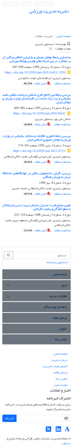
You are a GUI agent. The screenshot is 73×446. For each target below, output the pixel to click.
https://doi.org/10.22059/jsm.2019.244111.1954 (35, 72)
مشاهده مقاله (62, 83)
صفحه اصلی (64, 36)
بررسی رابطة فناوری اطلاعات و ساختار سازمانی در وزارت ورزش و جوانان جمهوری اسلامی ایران (36, 137)
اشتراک (9, 418)
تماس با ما (61, 339)
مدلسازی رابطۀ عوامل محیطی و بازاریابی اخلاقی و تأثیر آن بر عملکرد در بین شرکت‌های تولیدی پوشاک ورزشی (36, 59)
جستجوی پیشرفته (57, 262)
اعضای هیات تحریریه (55, 366)
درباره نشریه (60, 360)
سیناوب (66, 443)
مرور (64, 285)
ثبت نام (26, 3)
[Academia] (67, 430)
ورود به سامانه (43, 3)
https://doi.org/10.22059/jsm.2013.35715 (39, 151)
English (9, 3)
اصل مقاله (35, 83)
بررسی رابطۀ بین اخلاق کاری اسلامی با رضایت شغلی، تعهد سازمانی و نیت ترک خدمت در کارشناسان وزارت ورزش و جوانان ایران (36, 98)
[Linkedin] (58, 430)
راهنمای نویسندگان (55, 307)
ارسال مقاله (60, 318)
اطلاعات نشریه (58, 296)
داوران (63, 328)
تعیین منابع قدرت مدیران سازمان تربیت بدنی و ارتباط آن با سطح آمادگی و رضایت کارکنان (36, 207)
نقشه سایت (61, 385)
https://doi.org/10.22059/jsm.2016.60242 (39, 113)
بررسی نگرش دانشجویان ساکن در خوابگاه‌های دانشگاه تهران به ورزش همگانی (36, 175)
